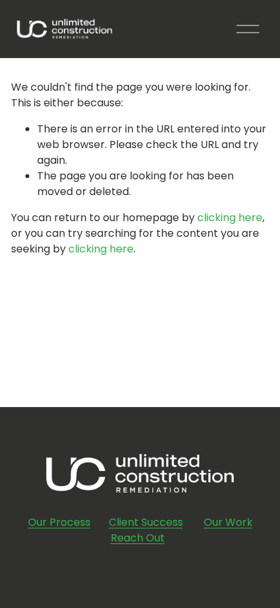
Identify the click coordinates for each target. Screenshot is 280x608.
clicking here (229, 217)
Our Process (59, 522)
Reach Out (138, 537)
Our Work (228, 522)
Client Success (146, 522)
